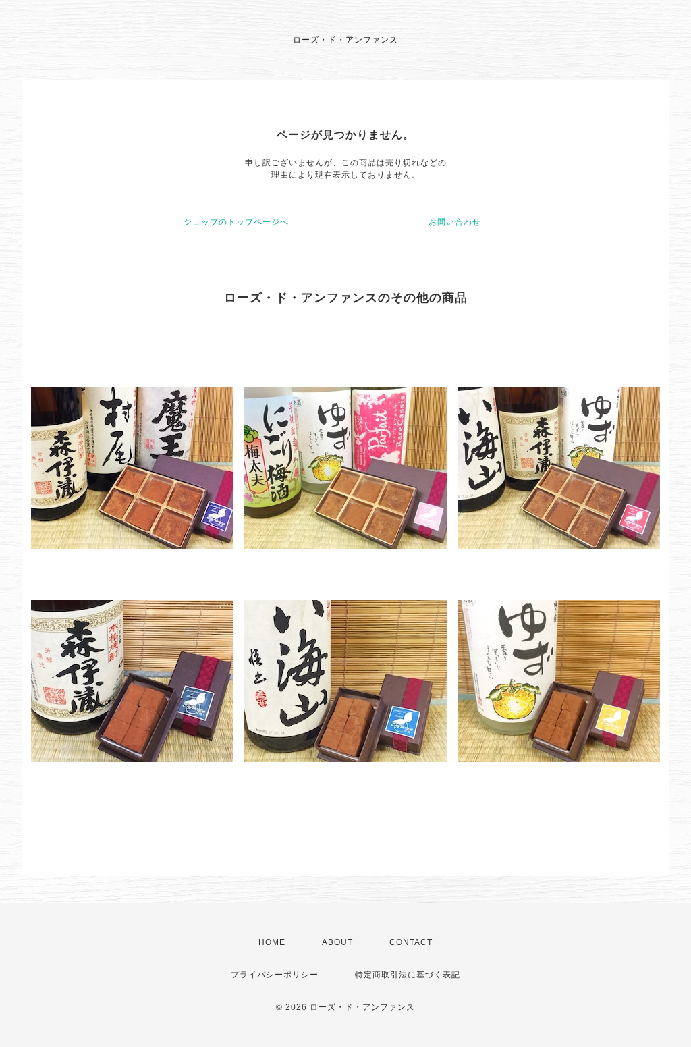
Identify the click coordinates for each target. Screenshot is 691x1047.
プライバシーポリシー (275, 974)
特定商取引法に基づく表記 (407, 974)
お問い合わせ (455, 222)
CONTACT (411, 942)
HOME (271, 942)
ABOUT (337, 942)
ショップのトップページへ (236, 222)
